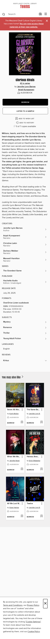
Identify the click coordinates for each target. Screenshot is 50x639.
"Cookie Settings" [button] (33, 621)
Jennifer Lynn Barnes (26, 87)
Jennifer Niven (14, 461)
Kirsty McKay (14, 414)
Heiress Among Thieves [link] (33, 457)
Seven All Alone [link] (14, 410)
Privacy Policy (33, 605)
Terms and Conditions (12, 605)
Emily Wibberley (34, 461)
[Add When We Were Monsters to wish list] (21, 469)
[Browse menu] (45, 14)
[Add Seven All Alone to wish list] (21, 422)
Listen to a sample (25, 111)
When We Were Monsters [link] (14, 457)
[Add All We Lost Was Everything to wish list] (21, 516)
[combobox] (19, 14)
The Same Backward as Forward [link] (33, 410)
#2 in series (25, 83)
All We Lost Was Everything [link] (14, 503)
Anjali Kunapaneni (26, 90)
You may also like (11, 377)
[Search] (3, 14)
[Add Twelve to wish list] (41, 516)
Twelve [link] (30, 503)
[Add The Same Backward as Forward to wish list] (41, 422)
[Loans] (40, 14)
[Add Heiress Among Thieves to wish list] (41, 469)
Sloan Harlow (14, 508)
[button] (25, 102)
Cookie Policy (34, 631)
